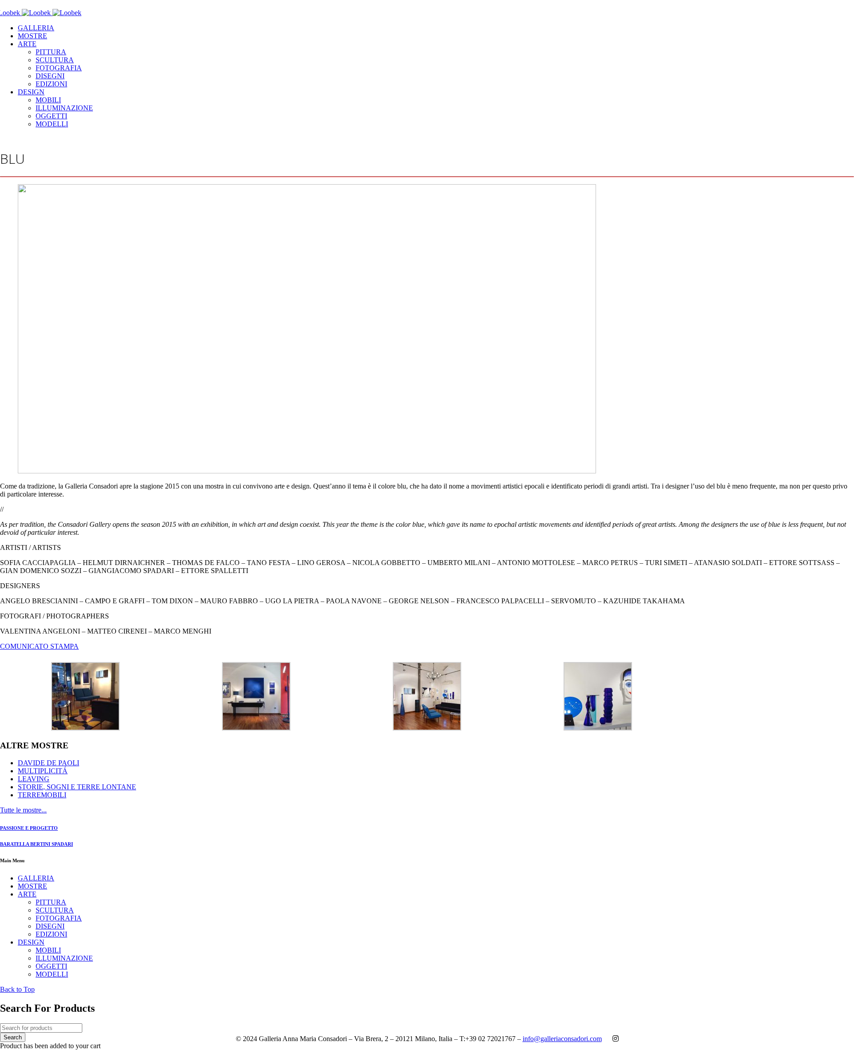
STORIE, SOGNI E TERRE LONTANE (77, 787)
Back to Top (17, 989)
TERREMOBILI (42, 795)
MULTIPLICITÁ (43, 771)
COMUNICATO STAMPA (39, 646)
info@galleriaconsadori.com (562, 1038)
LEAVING (33, 779)
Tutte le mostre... (23, 810)
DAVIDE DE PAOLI (48, 763)
